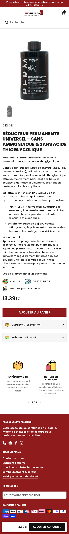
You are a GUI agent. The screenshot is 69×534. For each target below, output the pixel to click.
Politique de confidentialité (20, 476)
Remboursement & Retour (19, 472)
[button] (63, 13)
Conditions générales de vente (23, 467)
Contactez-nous (13, 458)
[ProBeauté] (33, 13)
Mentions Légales (14, 462)
